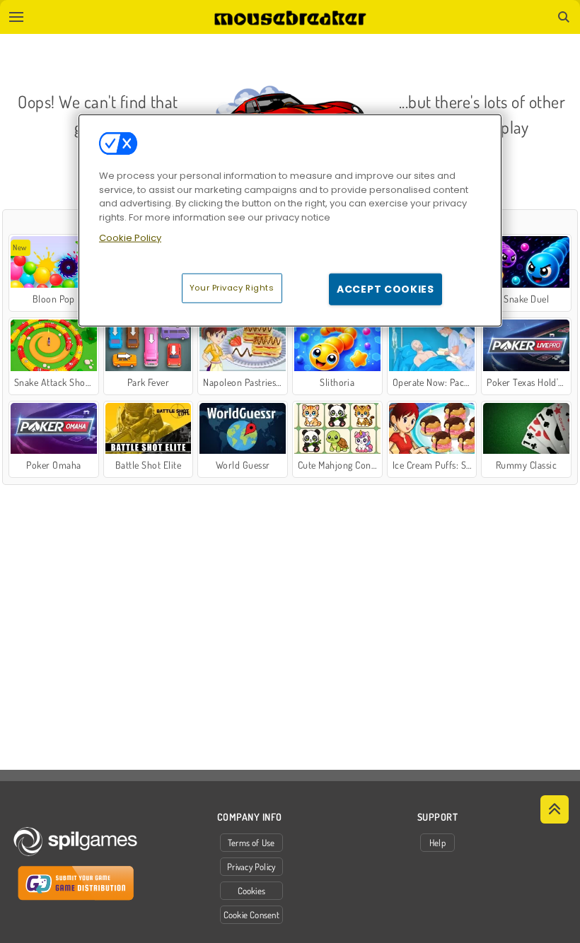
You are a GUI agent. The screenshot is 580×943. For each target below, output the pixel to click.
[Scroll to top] (554, 809)
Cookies (252, 890)
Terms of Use (251, 842)
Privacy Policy (251, 866)
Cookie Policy (130, 238)
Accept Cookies (385, 288)
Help (437, 842)
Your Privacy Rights (232, 287)
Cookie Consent (251, 914)
